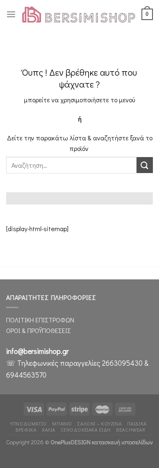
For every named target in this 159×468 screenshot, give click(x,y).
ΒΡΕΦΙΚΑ (25, 429)
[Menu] (11, 14)
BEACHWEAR (131, 429)
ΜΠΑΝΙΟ (62, 423)
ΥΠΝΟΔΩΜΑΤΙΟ (28, 423)
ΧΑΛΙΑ (48, 429)
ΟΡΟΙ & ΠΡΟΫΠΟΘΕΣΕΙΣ (38, 330)
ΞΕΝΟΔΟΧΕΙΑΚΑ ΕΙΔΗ (85, 429)
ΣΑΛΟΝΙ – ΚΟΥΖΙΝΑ (99, 423)
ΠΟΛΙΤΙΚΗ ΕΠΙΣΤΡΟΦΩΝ (40, 319)
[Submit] (145, 165)
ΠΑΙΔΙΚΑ (137, 423)
